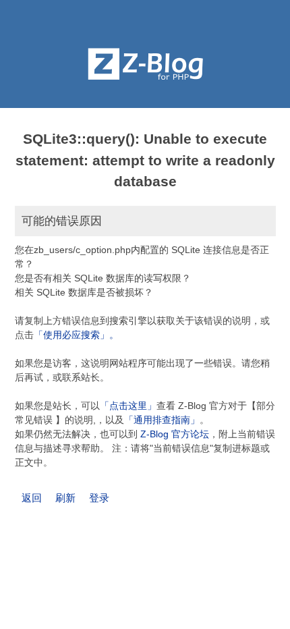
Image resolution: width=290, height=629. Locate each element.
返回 (32, 497)
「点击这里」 (128, 405)
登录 (99, 497)
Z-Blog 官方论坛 (174, 434)
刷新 (65, 497)
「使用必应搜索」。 (76, 334)
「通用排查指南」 (162, 419)
